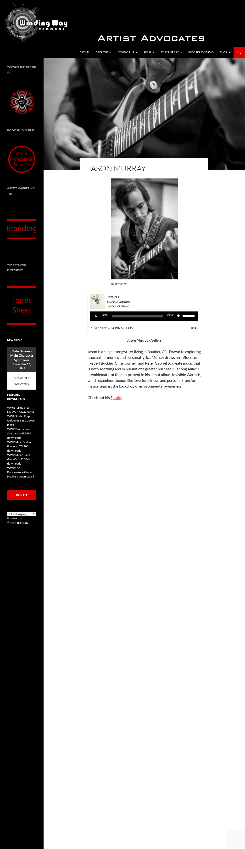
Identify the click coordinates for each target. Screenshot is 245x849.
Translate (22, 522)
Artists (84, 52)
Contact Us (126, 52)
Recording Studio (201, 52)
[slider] (189, 315)
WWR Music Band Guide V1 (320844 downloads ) (18, 459)
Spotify (116, 397)
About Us (102, 52)
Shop (223, 52)
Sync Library (170, 52)
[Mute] (178, 316)
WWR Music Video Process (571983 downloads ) (19, 446)
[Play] (96, 316)
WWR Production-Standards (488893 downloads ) (19, 433)
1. (112, 328)
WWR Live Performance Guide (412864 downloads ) (20, 472)
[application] (144, 316)
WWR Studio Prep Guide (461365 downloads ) (21, 420)
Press (147, 52)
